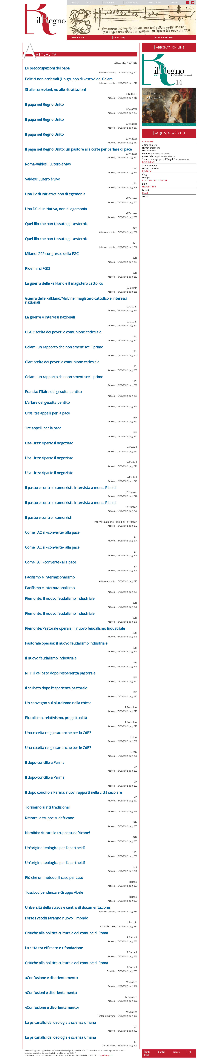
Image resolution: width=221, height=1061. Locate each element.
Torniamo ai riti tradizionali (48, 807)
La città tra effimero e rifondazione (54, 947)
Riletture (155, 153)
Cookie (161, 1051)
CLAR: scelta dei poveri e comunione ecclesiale (63, 331)
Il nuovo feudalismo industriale (51, 657)
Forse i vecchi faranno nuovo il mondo (56, 917)
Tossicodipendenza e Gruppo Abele (54, 892)
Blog (144, 174)
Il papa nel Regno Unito (44, 104)
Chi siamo (74, 2)
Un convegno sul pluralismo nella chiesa (58, 702)
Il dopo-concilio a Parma (44, 762)
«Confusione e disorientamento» (52, 1007)
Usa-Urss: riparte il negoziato (49, 442)
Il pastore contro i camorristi (48, 517)
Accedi (174, 2)
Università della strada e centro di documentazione (67, 907)
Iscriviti (145, 190)
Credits (176, 1051)
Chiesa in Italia (77, 37)
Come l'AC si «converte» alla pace (52, 532)
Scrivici (145, 196)
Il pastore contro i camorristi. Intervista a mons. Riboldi (71, 487)
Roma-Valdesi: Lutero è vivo (48, 163)
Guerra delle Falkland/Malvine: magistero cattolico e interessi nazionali (76, 300)
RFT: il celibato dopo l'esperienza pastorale (60, 672)
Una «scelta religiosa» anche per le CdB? (58, 747)
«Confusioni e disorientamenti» (51, 992)
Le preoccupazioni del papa (47, 67)
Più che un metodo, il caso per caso (54, 877)
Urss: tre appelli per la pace (47, 412)
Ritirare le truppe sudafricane (49, 817)
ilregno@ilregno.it (105, 1055)
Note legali (147, 1053)
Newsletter (108, 2)
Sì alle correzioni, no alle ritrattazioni (55, 89)
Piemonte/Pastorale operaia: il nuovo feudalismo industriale (75, 628)
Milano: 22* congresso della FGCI (52, 253)
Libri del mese (149, 150)
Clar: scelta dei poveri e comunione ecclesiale (62, 361)
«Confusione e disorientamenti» (51, 977)
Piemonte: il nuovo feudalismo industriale (60, 598)
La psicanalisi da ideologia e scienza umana (60, 1037)
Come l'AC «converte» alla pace (50, 561)
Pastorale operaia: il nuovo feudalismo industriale (66, 643)
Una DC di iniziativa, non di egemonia (56, 208)
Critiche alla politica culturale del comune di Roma (66, 932)
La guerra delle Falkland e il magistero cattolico (64, 283)
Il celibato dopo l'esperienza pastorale (56, 687)
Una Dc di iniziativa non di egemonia (55, 193)
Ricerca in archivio (164, 37)
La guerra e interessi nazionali (50, 317)
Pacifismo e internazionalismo (50, 577)
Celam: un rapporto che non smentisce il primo (64, 346)
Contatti (89, 2)
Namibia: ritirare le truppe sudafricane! (57, 832)
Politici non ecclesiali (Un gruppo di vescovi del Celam (69, 78)
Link (189, 1051)
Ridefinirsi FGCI (37, 268)
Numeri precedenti (151, 147)
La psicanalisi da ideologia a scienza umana (60, 1022)
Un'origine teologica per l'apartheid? (55, 847)
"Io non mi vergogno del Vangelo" (165, 159)
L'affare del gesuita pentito (47, 402)
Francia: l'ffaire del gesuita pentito (53, 391)
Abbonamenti (130, 2)
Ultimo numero (149, 144)
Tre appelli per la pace (43, 427)
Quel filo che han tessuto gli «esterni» (56, 223)
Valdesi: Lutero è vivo (42, 178)
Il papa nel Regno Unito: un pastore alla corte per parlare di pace (78, 149)
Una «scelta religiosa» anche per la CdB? (58, 732)
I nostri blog (119, 37)
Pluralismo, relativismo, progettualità (56, 717)
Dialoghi (146, 177)
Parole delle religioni (158, 156)
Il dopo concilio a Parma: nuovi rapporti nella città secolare (73, 792)
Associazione (154, 2)
